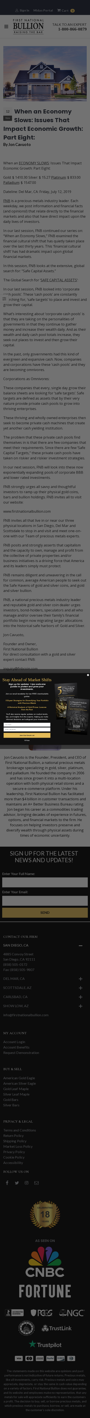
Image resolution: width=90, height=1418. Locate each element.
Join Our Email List (27, 735)
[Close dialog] (88, 675)
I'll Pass (26, 740)
